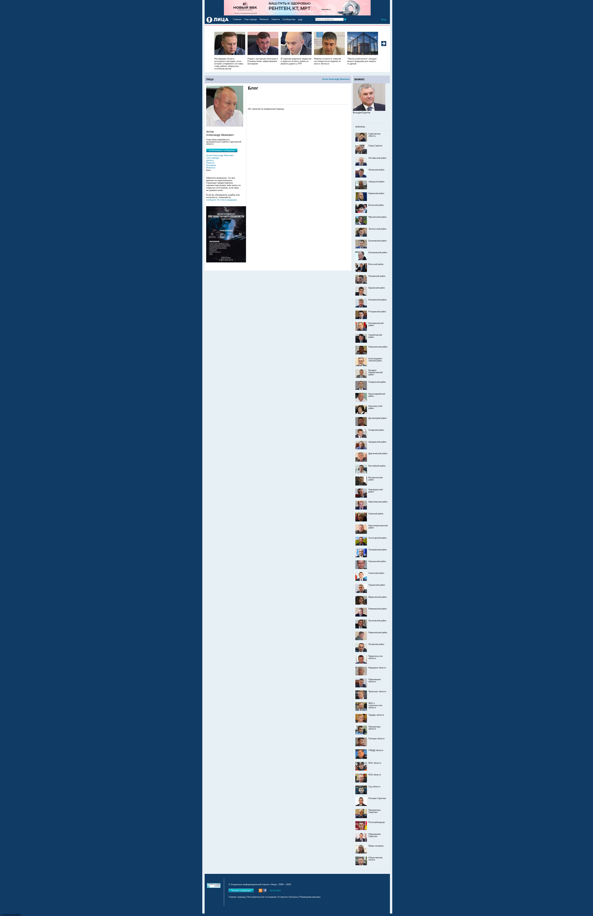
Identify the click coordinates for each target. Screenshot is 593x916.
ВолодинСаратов (361, 112)
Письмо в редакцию (241, 890)
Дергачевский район (377, 453)
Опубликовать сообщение (222, 150)
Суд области (374, 787)
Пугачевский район (377, 621)
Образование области (374, 680)
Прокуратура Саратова (374, 811)
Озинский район (375, 514)
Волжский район (376, 205)
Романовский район (377, 609)
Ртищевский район (377, 312)
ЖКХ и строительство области (375, 705)
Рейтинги (264, 19)
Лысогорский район (377, 538)
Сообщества (289, 19)
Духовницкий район (377, 418)
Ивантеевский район (377, 502)
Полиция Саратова (377, 798)
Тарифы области (376, 715)
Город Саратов (375, 146)
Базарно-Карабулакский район (375, 372)
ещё (300, 19)
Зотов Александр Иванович (336, 79)
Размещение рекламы (310, 897)
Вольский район (375, 264)
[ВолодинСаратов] (369, 110)
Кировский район (376, 193)
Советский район (376, 573)
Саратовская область (374, 135)
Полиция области (376, 739)
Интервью (211, 165)
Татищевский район (377, 550)
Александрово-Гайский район (375, 360)
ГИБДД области (375, 750)
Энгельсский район (377, 229)
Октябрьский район (377, 158)
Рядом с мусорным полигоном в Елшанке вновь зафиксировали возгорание (263, 61)
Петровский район (376, 276)
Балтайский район (376, 466)
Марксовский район (377, 597)
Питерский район (376, 644)
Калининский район (377, 300)
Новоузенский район (377, 347)
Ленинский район (376, 170)
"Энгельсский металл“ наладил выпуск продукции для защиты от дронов (362, 61)
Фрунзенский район (377, 217)
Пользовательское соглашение (261, 897)
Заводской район (376, 182)
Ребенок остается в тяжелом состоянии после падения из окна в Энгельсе (327, 61)
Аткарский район (376, 430)
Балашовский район (377, 252)
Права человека (375, 846)
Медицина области (377, 668)
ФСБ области (374, 775)
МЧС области (374, 763)
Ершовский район (376, 288)
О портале (283, 897)
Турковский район (376, 585)
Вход (383, 19)
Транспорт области (377, 691)
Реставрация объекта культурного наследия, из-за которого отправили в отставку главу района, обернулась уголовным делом (228, 64)
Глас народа (250, 19)
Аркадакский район (377, 442)
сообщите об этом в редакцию (221, 200)
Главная (237, 19)
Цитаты (210, 160)
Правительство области (375, 657)
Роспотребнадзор (376, 822)
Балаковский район (377, 241)
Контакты (293, 897)
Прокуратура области (374, 728)
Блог (208, 170)
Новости (275, 19)
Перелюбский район (377, 633)
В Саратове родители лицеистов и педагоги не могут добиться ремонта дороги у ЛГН (296, 61)
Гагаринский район (377, 382)
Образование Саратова (374, 835)
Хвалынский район (377, 561)
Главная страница (237, 897)
